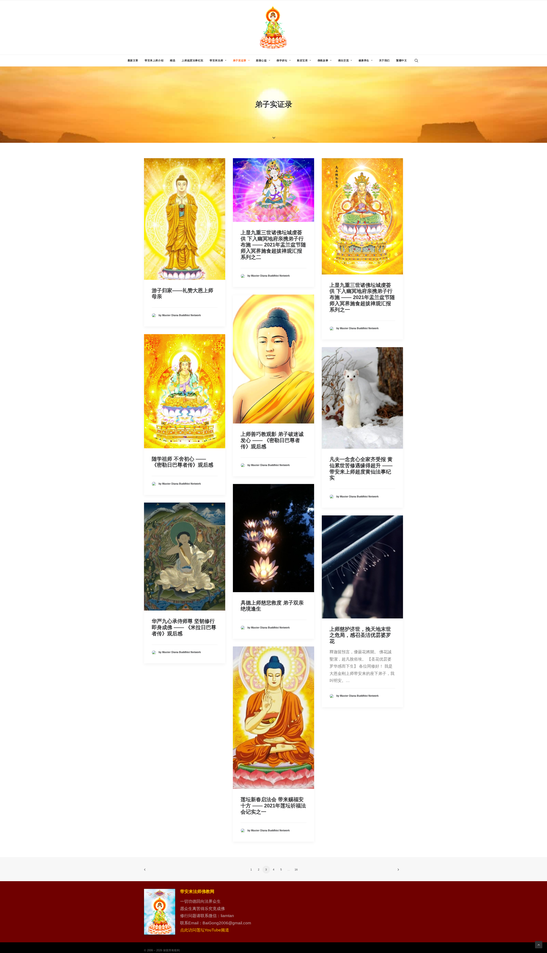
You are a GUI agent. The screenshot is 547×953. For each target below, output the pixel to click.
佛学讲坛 (281, 60)
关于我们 (384, 60)
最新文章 (133, 60)
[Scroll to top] (538, 944)
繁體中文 (401, 60)
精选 (172, 60)
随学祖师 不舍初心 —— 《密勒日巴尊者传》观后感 (182, 462)
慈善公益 (261, 60)
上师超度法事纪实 (192, 60)
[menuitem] (133, 60)
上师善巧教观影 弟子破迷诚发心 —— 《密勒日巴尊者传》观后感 (272, 440)
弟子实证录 (239, 60)
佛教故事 (323, 60)
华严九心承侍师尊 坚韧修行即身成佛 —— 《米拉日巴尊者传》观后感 (184, 627)
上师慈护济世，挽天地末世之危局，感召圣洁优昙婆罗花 (360, 635)
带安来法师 (216, 60)
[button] (418, 60)
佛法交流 (343, 60)
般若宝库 (302, 60)
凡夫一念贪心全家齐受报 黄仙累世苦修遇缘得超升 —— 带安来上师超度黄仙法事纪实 (361, 468)
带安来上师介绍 (154, 60)
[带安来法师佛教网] (273, 27)
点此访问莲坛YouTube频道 (204, 930)
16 (296, 869)
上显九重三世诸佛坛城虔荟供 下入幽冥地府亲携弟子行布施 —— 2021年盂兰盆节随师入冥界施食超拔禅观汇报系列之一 (362, 297)
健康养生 (364, 60)
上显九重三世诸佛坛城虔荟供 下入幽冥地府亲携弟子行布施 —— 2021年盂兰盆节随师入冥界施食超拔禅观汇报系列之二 (273, 245)
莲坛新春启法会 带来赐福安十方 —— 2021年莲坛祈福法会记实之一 (273, 806)
